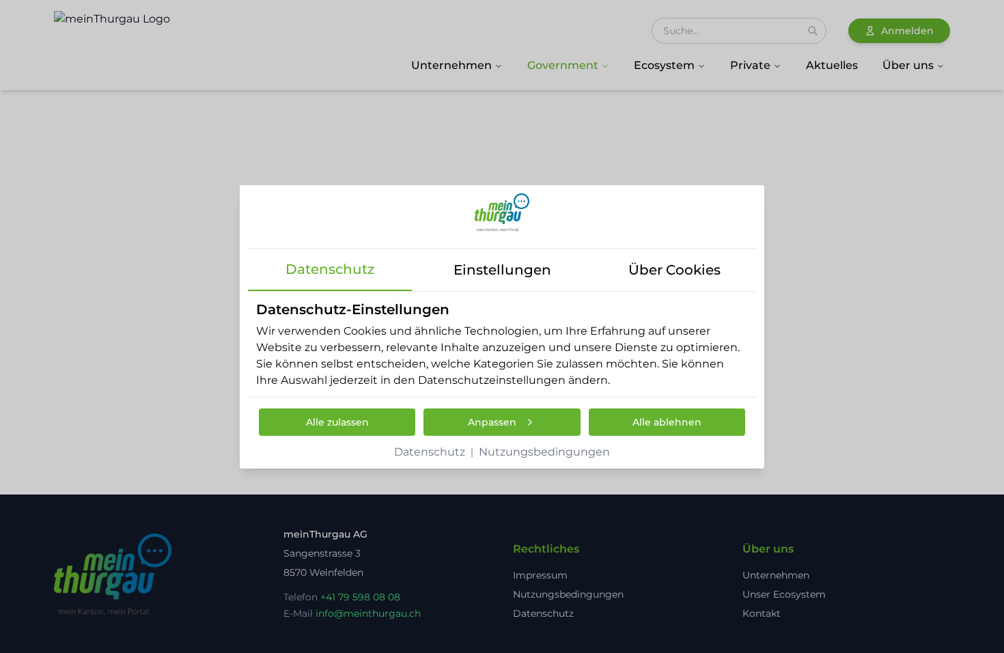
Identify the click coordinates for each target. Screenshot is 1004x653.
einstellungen (502, 270)
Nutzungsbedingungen (544, 451)
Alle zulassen (337, 422)
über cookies (674, 270)
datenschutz (329, 269)
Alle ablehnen (666, 422)
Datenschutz (429, 451)
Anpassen (492, 422)
